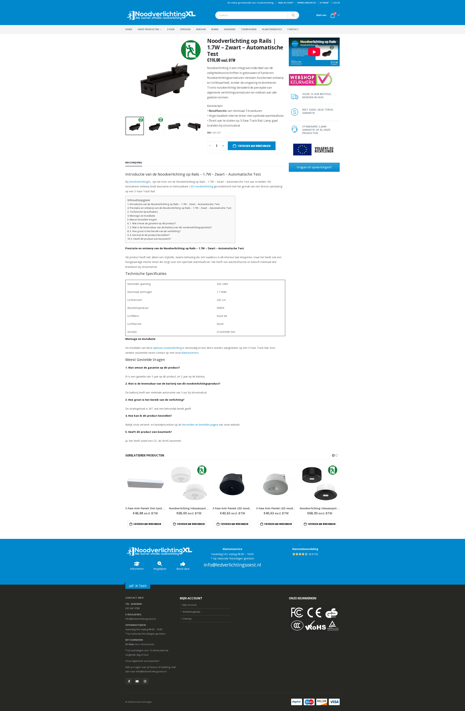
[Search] (293, 15)
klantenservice (190, 352)
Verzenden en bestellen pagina (200, 424)
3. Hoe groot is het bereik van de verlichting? (155, 231)
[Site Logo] (161, 15)
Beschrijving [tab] (133, 162)
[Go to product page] (145, 484)
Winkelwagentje (307, 2)
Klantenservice (272, 29)
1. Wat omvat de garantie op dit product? (153, 223)
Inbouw (201, 29)
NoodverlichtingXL (140, 181)
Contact (292, 29)
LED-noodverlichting (201, 186)
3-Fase (171, 29)
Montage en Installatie (142, 215)
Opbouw (185, 29)
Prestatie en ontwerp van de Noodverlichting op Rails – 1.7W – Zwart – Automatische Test (180, 208)
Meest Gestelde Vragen (143, 219)
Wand (215, 29)
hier (131, 644)
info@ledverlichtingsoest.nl (232, 565)
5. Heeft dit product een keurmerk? (151, 238)
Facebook (129, 681)
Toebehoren (249, 29)
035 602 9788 (132, 608)
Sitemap (324, 2)
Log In (336, 2)
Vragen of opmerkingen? (314, 167)
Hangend (229, 29)
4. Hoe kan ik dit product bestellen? (150, 235)
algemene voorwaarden (145, 661)
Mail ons (321, 15)
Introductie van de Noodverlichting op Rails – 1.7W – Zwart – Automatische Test (175, 204)
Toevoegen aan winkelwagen (254, 146)
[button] (126, 76)
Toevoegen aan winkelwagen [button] (147, 523)
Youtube (137, 681)
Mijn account (286, 2)
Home (128, 29)
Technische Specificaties (144, 211)
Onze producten (148, 29)
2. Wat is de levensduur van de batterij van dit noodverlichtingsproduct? (171, 227)
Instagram (145, 681)
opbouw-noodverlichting (167, 348)
